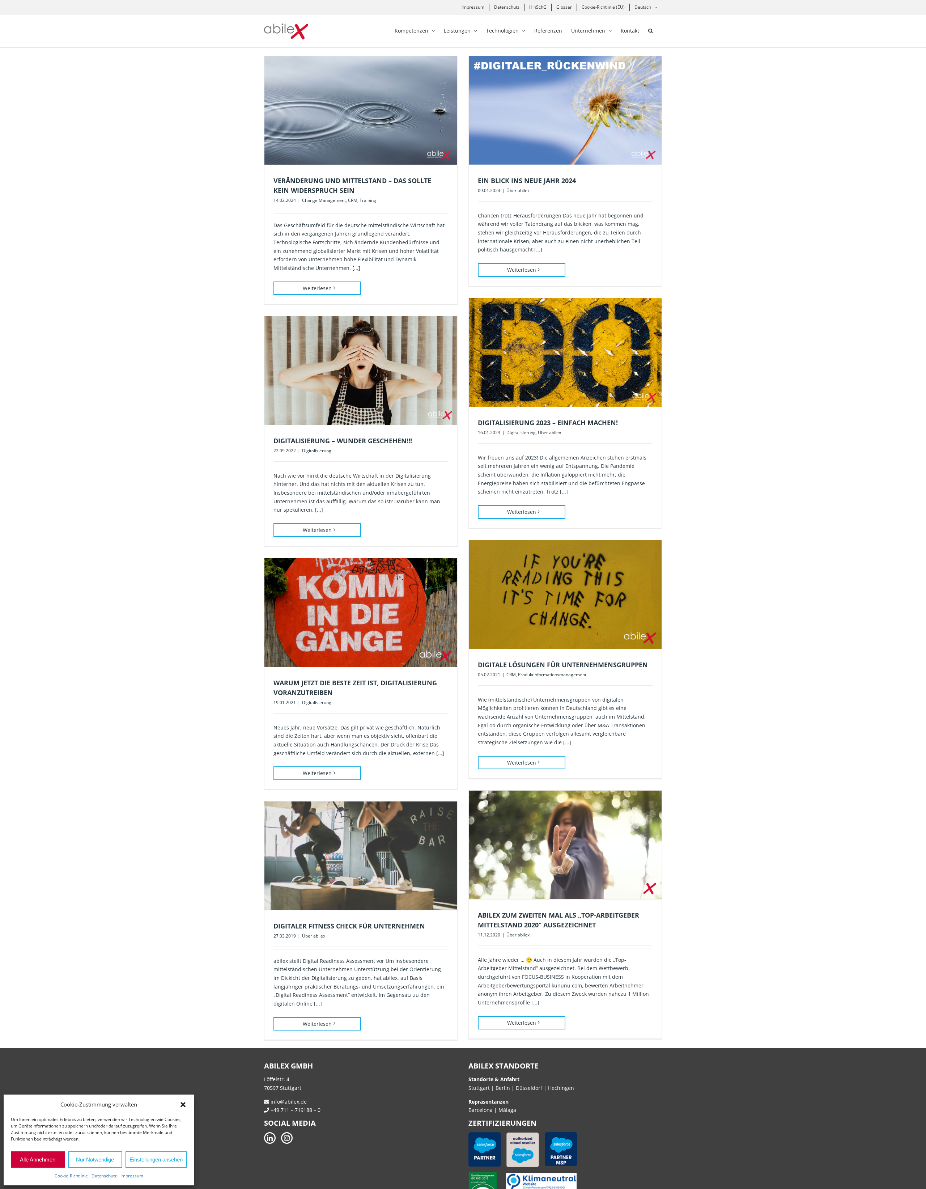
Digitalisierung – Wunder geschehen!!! (342, 440)
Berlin (503, 1087)
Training (368, 200)
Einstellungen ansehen (156, 1159)
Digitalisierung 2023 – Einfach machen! (548, 422)
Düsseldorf (530, 1087)
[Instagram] (287, 1138)
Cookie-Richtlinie (71, 1176)
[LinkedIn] (270, 1138)
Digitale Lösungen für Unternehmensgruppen (563, 664)
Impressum (131, 1176)
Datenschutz (104, 1176)
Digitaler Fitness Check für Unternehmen (349, 926)
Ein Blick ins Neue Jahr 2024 (527, 180)
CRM (352, 200)
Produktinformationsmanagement (552, 675)
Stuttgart (479, 1087)
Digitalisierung (521, 433)
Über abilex (518, 190)
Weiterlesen (317, 288)
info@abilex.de (288, 1101)
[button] (183, 1104)
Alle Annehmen (37, 1159)
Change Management (324, 200)
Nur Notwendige (95, 1159)
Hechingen (561, 1087)
